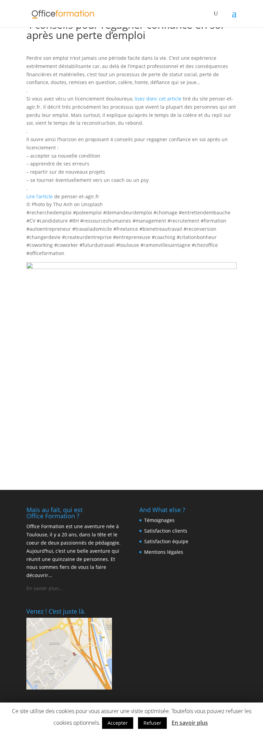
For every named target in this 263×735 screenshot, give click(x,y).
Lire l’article (39, 196)
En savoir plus (190, 722)
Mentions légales (163, 552)
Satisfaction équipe (166, 541)
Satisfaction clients (165, 530)
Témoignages (159, 520)
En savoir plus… (44, 588)
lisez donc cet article (158, 98)
